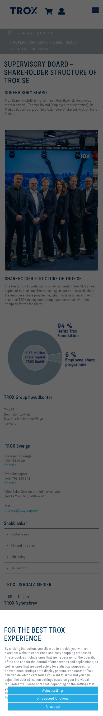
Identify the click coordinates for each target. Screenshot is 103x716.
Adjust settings (53, 690)
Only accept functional (52, 698)
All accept (53, 706)
